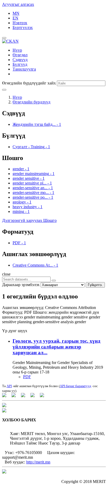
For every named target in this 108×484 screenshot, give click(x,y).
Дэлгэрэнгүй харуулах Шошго (29, 220)
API (9, 386)
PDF (27, 377)
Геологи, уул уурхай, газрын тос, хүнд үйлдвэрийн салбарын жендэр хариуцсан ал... (56, 346)
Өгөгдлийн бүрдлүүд (31, 102)
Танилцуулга (24, 69)
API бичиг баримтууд (75, 386)
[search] (54, 280)
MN (16, 13)
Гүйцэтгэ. (95, 285)
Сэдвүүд (20, 59)
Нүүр (17, 50)
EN (15, 18)
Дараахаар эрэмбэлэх (21, 284)
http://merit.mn (38, 462)
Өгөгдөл (20, 55)
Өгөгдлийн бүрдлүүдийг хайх (29, 83)
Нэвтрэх (20, 23)
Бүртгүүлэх (23, 27)
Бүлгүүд (20, 64)
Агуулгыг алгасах (18, 4)
